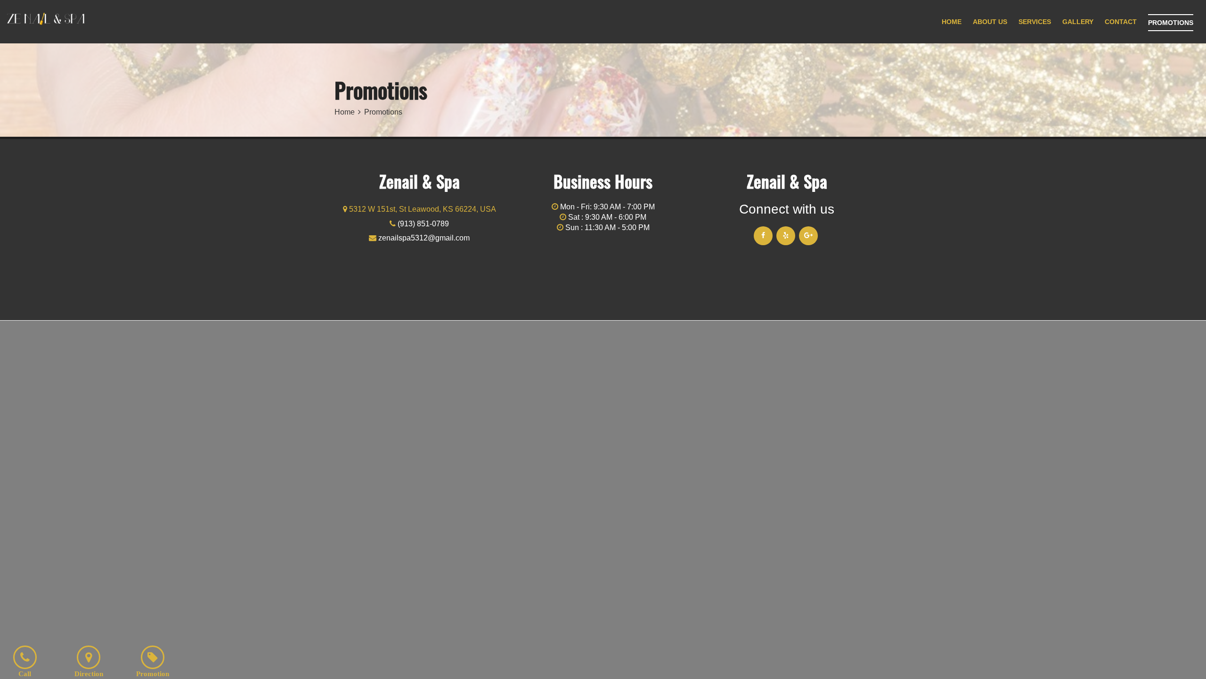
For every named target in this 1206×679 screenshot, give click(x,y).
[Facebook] (763, 235)
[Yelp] (785, 235)
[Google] (808, 235)
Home (344, 112)
